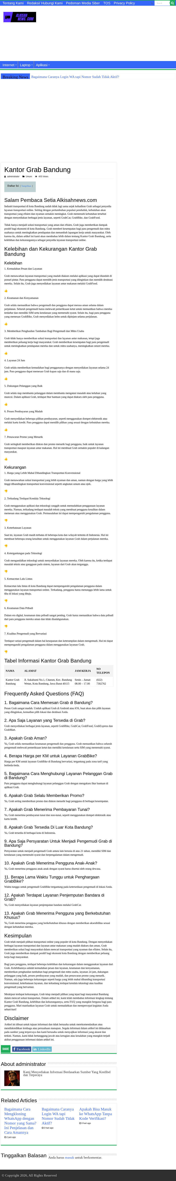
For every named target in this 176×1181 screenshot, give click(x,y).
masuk (69, 1157)
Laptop (25, 65)
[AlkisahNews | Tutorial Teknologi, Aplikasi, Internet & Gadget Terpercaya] (19, 16)
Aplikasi (41, 65)
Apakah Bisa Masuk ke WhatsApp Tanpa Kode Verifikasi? (95, 1114)
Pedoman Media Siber (83, 3)
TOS (106, 3)
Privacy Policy (124, 3)
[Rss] (152, 3)
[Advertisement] (110, 33)
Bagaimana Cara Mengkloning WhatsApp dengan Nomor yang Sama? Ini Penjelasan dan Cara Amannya (20, 1121)
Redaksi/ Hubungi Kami (45, 3)
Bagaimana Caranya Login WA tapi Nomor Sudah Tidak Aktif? (75, 77)
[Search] (172, 3)
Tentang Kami (13, 3)
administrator (13, 176)
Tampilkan (26, 186)
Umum (29, 176)
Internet (8, 65)
